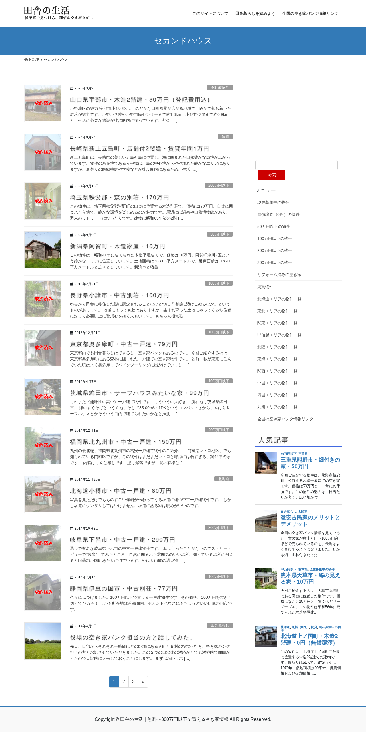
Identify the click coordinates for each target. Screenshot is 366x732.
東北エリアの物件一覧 (277, 311)
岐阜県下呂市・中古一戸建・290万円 (123, 539)
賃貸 (225, 136)
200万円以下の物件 (274, 250)
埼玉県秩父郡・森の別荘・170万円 (119, 197)
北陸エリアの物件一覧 (277, 347)
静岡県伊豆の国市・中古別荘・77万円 (124, 588)
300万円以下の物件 (274, 262)
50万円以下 (219, 234)
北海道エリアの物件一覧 (279, 299)
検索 (272, 175)
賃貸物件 (265, 286)
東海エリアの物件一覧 (277, 359)
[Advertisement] (298, 117)
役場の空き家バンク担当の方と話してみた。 (133, 637)
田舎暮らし (220, 625)
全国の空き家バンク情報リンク (285, 419)
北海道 (223, 479)
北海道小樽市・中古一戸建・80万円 (121, 490)
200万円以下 (218, 185)
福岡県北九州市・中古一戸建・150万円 (126, 441)
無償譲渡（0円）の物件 (278, 214)
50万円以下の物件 (273, 226)
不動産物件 (220, 87)
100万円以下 (218, 283)
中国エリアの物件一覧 (277, 383)
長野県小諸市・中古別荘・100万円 (119, 295)
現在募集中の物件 (273, 202)
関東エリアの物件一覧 (277, 323)
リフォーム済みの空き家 (279, 274)
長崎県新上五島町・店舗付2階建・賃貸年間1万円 (140, 148)
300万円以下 (218, 528)
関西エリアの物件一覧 (277, 371)
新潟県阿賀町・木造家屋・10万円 (118, 246)
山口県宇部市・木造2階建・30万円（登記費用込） (141, 99)
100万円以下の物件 (274, 238)
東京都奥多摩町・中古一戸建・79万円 (124, 343)
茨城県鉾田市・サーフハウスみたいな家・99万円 (140, 392)
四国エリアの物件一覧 (277, 395)
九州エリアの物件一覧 (277, 407)
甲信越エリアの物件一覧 (279, 335)
